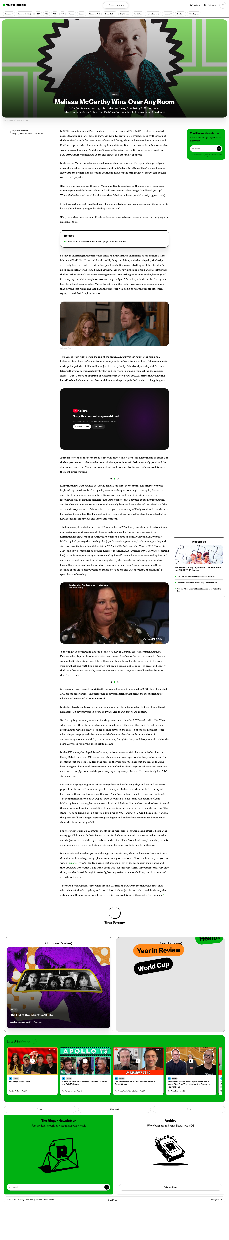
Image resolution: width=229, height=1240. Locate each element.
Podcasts (212, 5)
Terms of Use (11, 1200)
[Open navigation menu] (222, 5)
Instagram (215, 1200)
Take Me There (170, 1187)
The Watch (138, 14)
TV (62, 14)
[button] (115, 5)
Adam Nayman (18, 1022)
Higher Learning (153, 14)
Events (81, 14)
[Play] (32, 1060)
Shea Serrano (21, 130)
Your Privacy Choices (34, 1200)
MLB (55, 14)
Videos (197, 5)
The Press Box (173, 1091)
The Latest (9, 14)
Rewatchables (110, 14)
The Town (180, 14)
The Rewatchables (69, 1091)
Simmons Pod (94, 14)
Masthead (114, 1109)
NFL (46, 14)
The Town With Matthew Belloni (126, 1091)
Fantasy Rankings (25, 14)
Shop (189, 1109)
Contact (40, 1109)
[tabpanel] (114, 241)
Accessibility (49, 1200)
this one (72, 862)
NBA (38, 14)
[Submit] (219, 148)
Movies (71, 14)
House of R (168, 14)
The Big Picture (14, 1091)
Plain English (194, 14)
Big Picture (124, 14)
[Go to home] (14, 5)
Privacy (21, 1200)
